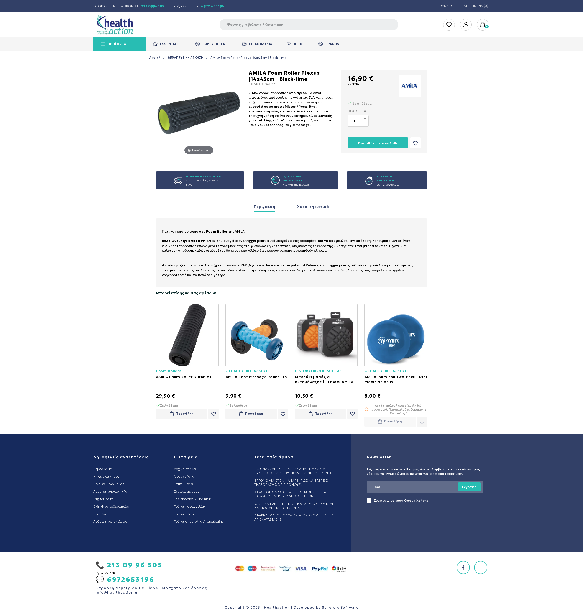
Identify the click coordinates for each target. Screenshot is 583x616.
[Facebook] (463, 567)
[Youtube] (480, 567)
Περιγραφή (264, 206)
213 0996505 (152, 6)
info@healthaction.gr (117, 592)
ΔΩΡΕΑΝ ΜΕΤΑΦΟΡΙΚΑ (203, 176)
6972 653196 (212, 6)
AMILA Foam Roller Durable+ (184, 376)
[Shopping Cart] (483, 25)
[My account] (466, 25)
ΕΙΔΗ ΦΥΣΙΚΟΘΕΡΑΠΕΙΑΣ (318, 370)
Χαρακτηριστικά (313, 206)
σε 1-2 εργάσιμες (388, 184)
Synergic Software (340, 607)
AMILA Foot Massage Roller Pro (256, 376)
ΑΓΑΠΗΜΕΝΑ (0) (476, 6)
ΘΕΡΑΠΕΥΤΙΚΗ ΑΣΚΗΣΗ (247, 370)
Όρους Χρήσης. (417, 500)
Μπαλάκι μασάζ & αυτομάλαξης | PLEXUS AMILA (324, 379)
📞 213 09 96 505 (129, 565)
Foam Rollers (168, 370)
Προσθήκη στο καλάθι (377, 143)
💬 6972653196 (125, 579)
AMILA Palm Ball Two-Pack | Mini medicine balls (395, 379)
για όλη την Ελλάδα (296, 184)
